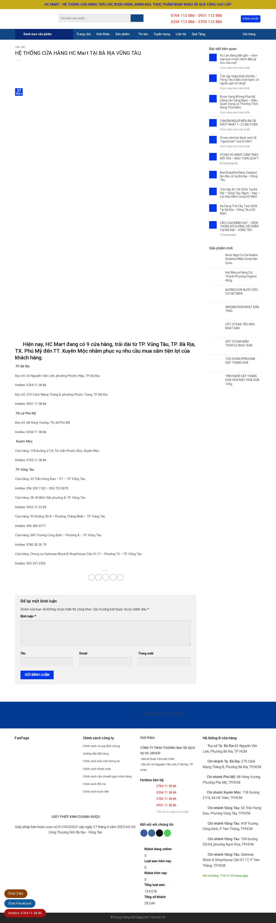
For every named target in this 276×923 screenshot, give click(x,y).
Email (83, 653)
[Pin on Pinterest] (113, 577)
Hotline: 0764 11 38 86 (25, 913)
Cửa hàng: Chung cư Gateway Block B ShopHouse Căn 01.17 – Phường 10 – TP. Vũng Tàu (78, 554)
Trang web (145, 653)
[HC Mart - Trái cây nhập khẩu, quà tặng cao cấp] (30, 19)
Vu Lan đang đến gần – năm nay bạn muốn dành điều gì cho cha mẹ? (239, 59)
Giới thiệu (103, 34)
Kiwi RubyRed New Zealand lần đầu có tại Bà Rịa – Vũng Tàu (238, 176)
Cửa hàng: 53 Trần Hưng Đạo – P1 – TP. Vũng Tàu (50, 479)
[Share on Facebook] (91, 577)
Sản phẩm (122, 34)
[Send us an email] (159, 833)
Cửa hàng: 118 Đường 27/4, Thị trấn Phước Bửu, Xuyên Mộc (57, 451)
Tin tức (143, 34)
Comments (229, 163)
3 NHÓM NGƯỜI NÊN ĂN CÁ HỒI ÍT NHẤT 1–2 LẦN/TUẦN (238, 122)
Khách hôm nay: (156, 873)
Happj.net (142, 917)
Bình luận (28, 616)
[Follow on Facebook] (143, 833)
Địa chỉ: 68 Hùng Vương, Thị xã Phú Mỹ (42, 423)
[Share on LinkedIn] (120, 577)
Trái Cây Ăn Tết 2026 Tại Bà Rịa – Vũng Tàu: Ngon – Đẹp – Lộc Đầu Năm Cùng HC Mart (240, 193)
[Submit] (137, 18)
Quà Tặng (198, 34)
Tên (22, 653)
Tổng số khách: (155, 897)
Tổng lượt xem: (155, 885)
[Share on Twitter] (98, 577)
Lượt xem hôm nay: (158, 861)
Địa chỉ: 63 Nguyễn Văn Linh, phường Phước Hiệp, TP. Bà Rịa (57, 376)
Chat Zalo (15, 893)
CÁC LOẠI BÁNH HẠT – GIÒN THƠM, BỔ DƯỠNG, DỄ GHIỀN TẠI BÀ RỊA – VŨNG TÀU (239, 226)
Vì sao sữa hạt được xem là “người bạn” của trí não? (238, 139)
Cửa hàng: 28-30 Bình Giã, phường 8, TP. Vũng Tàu (50, 498)
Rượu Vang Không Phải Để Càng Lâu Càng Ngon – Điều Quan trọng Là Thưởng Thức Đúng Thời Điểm (239, 102)
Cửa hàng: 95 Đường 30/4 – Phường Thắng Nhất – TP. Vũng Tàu (60, 516)
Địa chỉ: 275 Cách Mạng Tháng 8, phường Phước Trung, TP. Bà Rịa (61, 394)
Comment (228, 235)
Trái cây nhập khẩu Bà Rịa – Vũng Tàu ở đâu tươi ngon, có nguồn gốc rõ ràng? (239, 79)
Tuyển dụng (162, 34)
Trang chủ (84, 34)
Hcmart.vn (158, 917)
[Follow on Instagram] (151, 833)
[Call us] (167, 833)
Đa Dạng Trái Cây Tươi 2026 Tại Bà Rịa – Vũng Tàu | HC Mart (238, 209)
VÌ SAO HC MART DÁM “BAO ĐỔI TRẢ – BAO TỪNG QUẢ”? (239, 156)
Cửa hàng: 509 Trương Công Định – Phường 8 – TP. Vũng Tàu (58, 535)
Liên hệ (181, 34)
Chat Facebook (19, 903)
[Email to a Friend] (105, 577)
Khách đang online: (158, 849)
